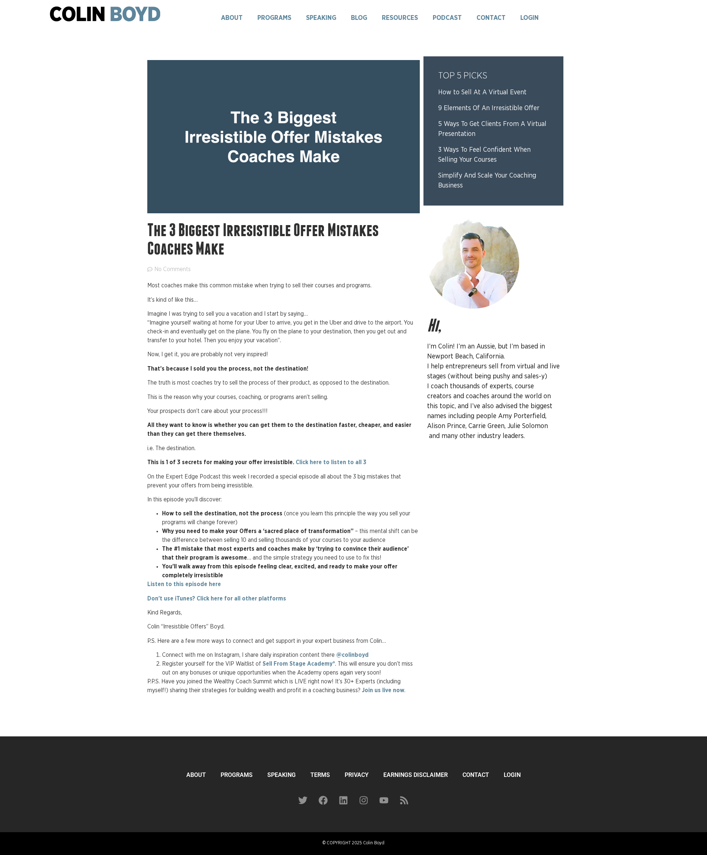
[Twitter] (303, 800)
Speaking (321, 18)
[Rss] (404, 800)
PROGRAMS (237, 774)
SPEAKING (281, 774)
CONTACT (475, 774)
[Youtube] (384, 800)
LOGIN (512, 774)
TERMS (320, 774)
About (232, 18)
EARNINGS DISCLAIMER (415, 774)
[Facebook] (323, 800)
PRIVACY (357, 774)
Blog (359, 18)
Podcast (447, 18)
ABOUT (196, 774)
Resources (400, 18)
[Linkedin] (343, 800)
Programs (274, 18)
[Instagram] (364, 800)
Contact (491, 18)
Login (529, 18)
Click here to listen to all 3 (331, 462)
